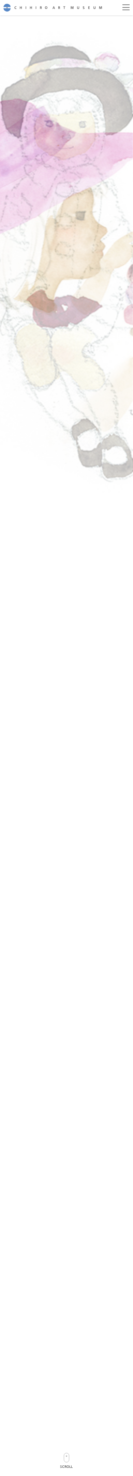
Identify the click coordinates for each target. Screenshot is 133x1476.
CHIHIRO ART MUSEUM (52, 7)
